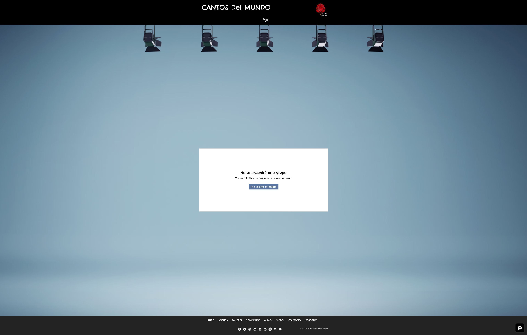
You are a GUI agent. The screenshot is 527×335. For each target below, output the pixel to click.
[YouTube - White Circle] (254, 329)
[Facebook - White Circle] (239, 329)
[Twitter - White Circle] (244, 329)
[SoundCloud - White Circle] (260, 329)
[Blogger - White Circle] (265, 329)
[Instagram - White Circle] (249, 329)
